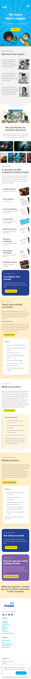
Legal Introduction (7, 644)
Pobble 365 (5, 623)
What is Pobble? (6, 640)
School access (6, 624)
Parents (4, 626)
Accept (21, 673)
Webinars (4, 630)
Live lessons (5, 631)
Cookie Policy (21, 669)
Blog (3, 642)
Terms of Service (6, 645)
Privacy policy (6, 647)
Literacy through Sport (8, 633)
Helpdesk (4, 621)
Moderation (5, 628)
